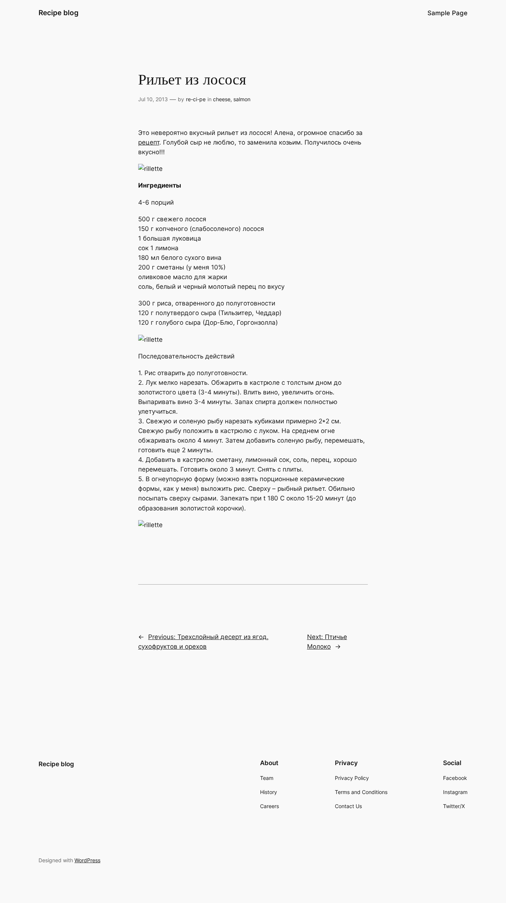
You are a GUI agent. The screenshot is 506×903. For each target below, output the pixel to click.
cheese (221, 99)
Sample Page (447, 13)
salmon (241, 99)
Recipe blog (59, 12)
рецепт (148, 142)
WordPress (87, 860)
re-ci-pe (196, 99)
